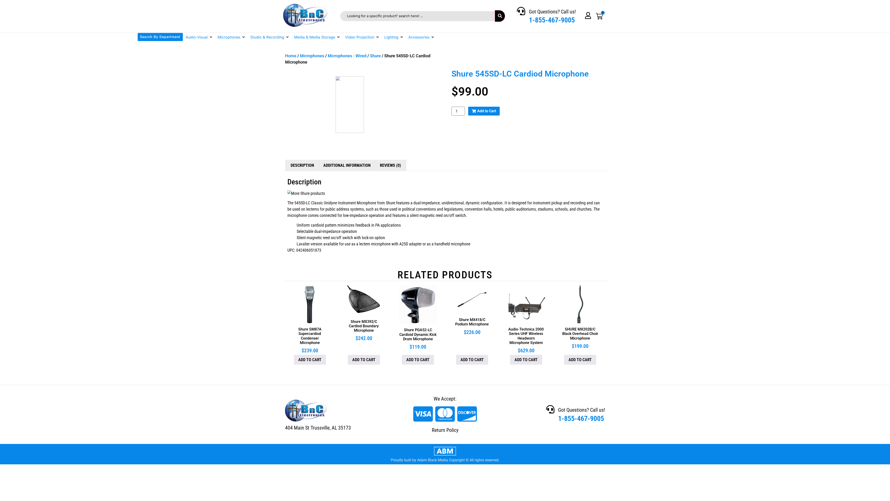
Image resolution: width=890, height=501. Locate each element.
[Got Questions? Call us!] (521, 11)
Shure (375, 55)
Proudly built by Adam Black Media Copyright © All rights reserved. (445, 460)
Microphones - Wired (347, 55)
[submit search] (500, 16)
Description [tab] (302, 165)
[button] (199, 37)
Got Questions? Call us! (552, 12)
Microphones (312, 55)
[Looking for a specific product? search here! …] (417, 16)
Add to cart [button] (309, 359)
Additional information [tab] (347, 165)
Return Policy (445, 430)
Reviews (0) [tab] (390, 165)
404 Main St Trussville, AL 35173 (318, 428)
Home (290, 55)
